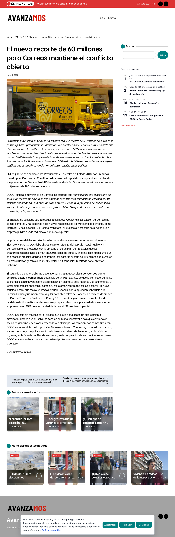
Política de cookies (51, 530)
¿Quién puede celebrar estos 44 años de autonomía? (96, 423)
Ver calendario (128, 125)
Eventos (112, 18)
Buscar (130, 46)
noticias (14, 456)
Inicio (102, 18)
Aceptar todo (110, 525)
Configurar (144, 525)
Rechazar (127, 525)
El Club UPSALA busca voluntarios (146, 81)
